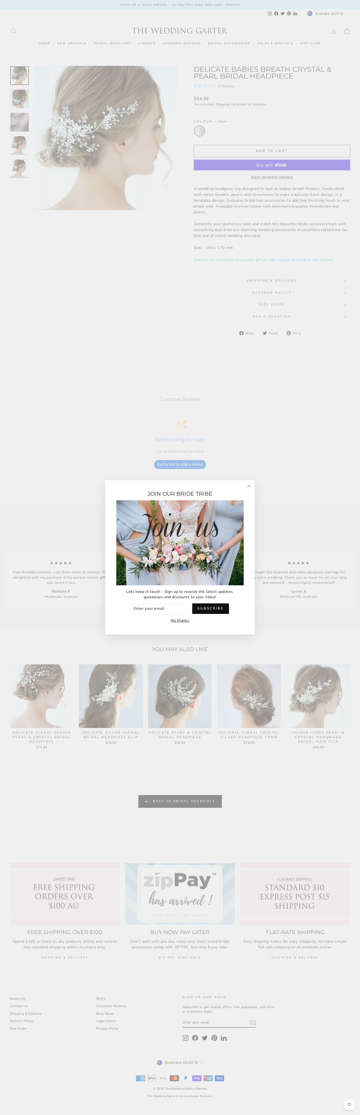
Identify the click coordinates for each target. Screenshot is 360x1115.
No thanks (180, 620)
